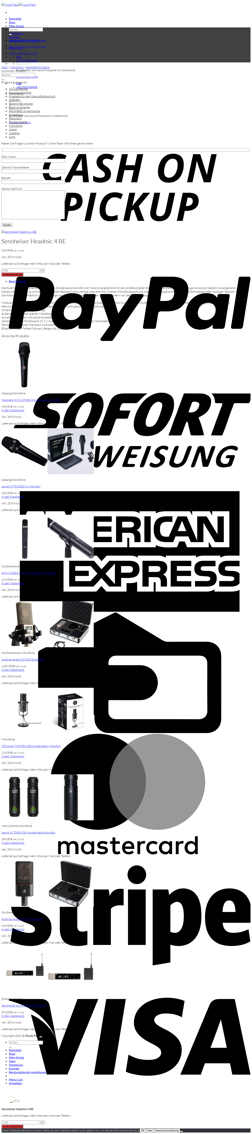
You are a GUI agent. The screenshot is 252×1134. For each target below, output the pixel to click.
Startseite (15, 18)
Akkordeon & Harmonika (24, 111)
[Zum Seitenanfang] (40, 1036)
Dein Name (8, 157)
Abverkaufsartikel (20, 92)
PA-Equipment (18, 122)
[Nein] (181, 1131)
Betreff (5, 178)
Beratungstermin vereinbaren (27, 1072)
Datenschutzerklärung (167, 1130)
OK (143, 1130)
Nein (150, 1130)
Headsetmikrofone (37, 67)
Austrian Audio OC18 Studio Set (21, 919)
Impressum (16, 33)
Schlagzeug (16, 115)
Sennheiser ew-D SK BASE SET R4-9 (23, 1005)
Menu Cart (16, 1079)
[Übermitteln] (10, 34)
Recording (15, 118)
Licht (12, 137)
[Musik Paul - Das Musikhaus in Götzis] (18, 4)
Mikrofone (16, 67)
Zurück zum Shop (27, 77)
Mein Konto (16, 26)
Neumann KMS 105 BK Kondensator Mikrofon (31, 400)
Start (4, 67)
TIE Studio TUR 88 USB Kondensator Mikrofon (31, 746)
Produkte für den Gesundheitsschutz (32, 96)
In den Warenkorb (12, 274)
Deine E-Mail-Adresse (15, 167)
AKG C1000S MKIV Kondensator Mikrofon (28, 573)
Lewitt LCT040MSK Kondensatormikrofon (28, 832)
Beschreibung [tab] (17, 281)
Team (12, 1061)
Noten (13, 129)
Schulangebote (18, 89)
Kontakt (14, 37)
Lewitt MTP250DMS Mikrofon (20, 486)
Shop (12, 22)
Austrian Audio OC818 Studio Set (22, 659)
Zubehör (14, 133)
